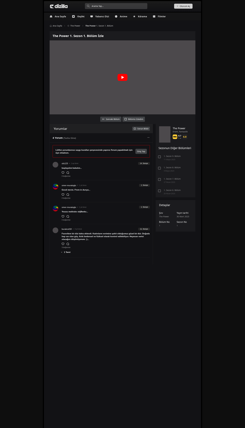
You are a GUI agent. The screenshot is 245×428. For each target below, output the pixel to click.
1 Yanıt (67, 252)
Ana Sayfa (57, 25)
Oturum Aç (185, 6)
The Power (75, 25)
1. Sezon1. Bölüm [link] (99, 25)
